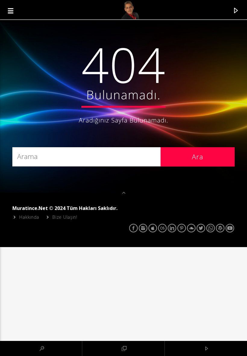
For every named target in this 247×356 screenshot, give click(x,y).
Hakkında (29, 217)
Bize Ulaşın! (64, 217)
